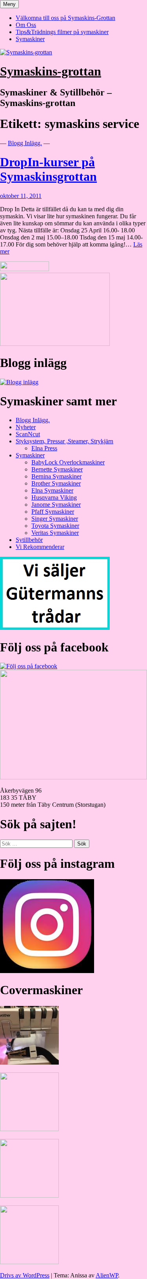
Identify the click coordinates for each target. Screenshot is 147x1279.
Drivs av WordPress (24, 1275)
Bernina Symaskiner (56, 476)
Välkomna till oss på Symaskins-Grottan (65, 17)
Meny (9, 4)
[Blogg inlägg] (19, 382)
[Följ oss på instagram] (47, 971)
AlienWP (107, 1275)
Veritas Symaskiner (55, 532)
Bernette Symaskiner (57, 469)
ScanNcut (28, 434)
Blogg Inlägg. (25, 143)
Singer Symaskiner (54, 518)
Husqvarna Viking (54, 497)
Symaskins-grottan (50, 71)
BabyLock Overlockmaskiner (68, 462)
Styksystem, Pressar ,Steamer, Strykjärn (64, 441)
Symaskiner (30, 39)
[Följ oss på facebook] (28, 666)
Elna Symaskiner (52, 490)
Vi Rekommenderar (40, 546)
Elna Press (44, 448)
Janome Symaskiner (56, 504)
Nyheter (26, 427)
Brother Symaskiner (56, 483)
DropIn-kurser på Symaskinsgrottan (48, 169)
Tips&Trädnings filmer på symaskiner (62, 32)
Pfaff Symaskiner (52, 511)
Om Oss (26, 25)
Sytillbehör (29, 539)
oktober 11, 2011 (21, 195)
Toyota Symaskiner (55, 525)
